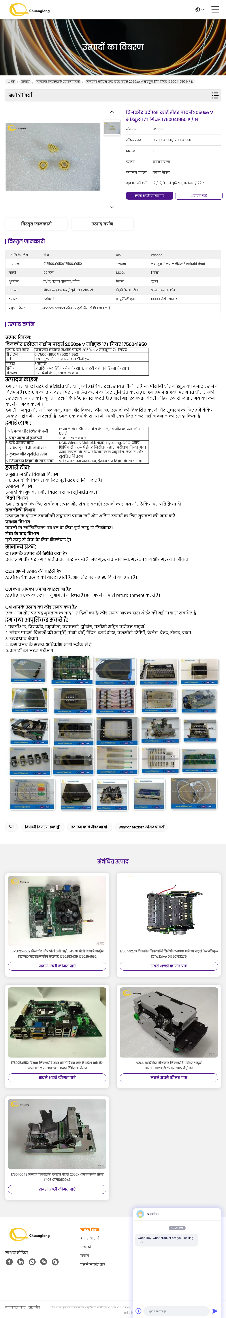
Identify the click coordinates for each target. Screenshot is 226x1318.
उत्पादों (25, 81)
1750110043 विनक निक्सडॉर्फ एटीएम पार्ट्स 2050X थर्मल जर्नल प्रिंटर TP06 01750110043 (57, 1177)
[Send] (214, 1311)
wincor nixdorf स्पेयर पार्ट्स (141, 827)
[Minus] (215, 1214)
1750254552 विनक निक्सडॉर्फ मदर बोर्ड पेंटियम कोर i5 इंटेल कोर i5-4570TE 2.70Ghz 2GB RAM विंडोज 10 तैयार (57, 1065)
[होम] (29, 1239)
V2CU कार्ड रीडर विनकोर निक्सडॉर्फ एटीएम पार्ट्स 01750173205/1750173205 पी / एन (169, 1065)
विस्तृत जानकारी (36, 224)
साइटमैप (34, 1307)
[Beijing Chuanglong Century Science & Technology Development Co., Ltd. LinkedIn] (21, 1262)
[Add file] (139, 1311)
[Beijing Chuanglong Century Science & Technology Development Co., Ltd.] (29, 9)
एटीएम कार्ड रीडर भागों (89, 827)
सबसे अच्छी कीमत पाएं (149, 195)
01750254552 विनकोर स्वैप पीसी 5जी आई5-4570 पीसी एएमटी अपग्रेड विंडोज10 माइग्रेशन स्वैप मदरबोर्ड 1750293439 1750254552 (57, 954)
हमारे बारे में (89, 1238)
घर (13, 81)
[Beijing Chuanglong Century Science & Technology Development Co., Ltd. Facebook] (9, 1262)
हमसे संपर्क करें (92, 1264)
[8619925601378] (32, 1262)
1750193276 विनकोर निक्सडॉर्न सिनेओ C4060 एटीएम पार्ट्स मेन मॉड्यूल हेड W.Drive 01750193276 (169, 954)
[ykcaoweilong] (55, 1262)
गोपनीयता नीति (15, 1307)
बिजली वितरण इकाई (42, 827)
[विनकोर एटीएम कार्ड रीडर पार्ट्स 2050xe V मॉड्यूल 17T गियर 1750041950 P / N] (53, 156)
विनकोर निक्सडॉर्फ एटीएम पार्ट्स (58, 81)
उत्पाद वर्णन (102, 224)
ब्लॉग (84, 1255)
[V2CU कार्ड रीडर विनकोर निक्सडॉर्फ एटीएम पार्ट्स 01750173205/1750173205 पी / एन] (169, 1022)
